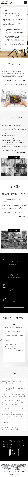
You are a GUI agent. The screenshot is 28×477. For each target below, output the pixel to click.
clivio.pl (17, 474)
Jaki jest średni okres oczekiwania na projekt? (13, 389)
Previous (0, 339)
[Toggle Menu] (25, 2)
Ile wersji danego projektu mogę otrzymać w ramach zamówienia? (13, 395)
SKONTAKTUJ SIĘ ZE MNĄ (11, 445)
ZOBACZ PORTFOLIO (14, 157)
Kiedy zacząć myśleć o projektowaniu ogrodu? (10, 428)
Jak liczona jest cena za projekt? (13, 408)
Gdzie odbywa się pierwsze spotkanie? (11, 422)
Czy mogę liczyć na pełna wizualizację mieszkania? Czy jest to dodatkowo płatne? (13, 402)
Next (26, 339)
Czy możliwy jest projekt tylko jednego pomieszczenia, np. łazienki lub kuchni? (12, 381)
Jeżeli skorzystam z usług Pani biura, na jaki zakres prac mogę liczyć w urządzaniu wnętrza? (13, 414)
